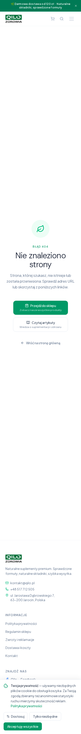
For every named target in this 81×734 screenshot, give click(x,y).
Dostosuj (18, 716)
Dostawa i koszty (18, 648)
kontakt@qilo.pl (22, 583)
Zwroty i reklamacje (19, 640)
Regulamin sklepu (18, 632)
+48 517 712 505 (22, 589)
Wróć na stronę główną (43, 343)
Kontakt (11, 656)
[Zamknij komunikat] (75, 5)
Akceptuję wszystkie (22, 726)
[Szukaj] (62, 19)
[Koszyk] (53, 19)
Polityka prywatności (21, 623)
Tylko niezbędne (45, 716)
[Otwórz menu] (72, 19)
